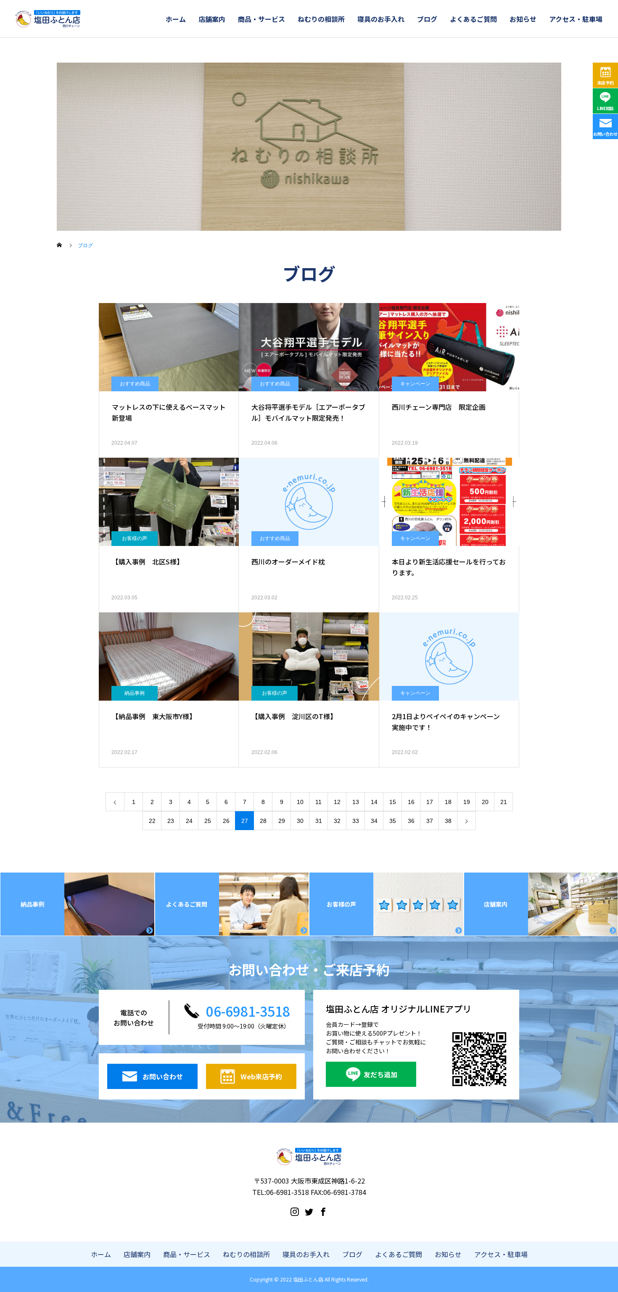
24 (189, 820)
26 (226, 820)
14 (374, 802)
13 (355, 802)
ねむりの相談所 (321, 19)
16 (411, 802)
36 (411, 820)
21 (503, 802)
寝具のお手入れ (380, 19)
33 (355, 820)
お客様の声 (134, 538)
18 (448, 802)
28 (263, 820)
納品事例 (134, 693)
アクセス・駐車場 (575, 19)
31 (318, 820)
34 (374, 820)
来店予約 (605, 82)
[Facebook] (323, 1211)
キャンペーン (415, 384)
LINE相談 (605, 108)
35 (392, 820)
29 (281, 820)
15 (392, 802)
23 (170, 820)
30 (300, 820)
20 (485, 802)
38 (448, 820)
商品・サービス (261, 19)
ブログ (427, 19)
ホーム (176, 19)
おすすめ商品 (135, 384)
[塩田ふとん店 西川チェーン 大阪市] (48, 19)
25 (207, 820)
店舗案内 (211, 19)
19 (466, 802)
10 (300, 802)
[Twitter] (309, 1211)
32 (337, 820)
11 (318, 802)
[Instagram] (295, 1211)
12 (337, 802)
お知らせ (523, 19)
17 (429, 802)
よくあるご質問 (473, 19)
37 (429, 820)
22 (152, 820)
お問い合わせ (605, 134)
